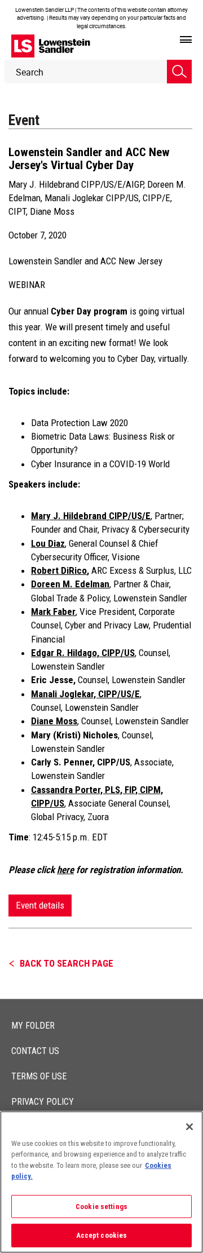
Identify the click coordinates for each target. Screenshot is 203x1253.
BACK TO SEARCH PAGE (66, 963)
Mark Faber (53, 611)
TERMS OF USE (39, 1076)
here (65, 869)
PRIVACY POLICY (42, 1101)
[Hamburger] (186, 40)
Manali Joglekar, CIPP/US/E (85, 693)
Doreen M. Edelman (70, 584)
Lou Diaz (48, 543)
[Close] (189, 1126)
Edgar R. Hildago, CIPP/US (83, 652)
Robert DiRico (59, 570)
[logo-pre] (50, 45)
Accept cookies (101, 1235)
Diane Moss (52, 211)
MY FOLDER (33, 1025)
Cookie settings (101, 1206)
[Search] (179, 71)
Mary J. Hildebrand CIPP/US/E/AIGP (75, 184)
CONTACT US (35, 1051)
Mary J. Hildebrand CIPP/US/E (91, 515)
